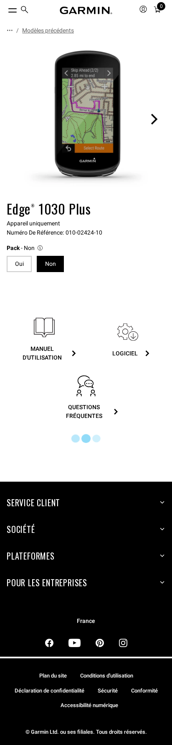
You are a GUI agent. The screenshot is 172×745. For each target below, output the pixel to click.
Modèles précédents (48, 30)
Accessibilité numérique (89, 705)
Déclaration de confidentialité (49, 691)
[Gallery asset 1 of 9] (86, 119)
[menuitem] (24, 10)
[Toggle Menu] (5, 8)
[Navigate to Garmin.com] (86, 10)
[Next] (154, 119)
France (86, 621)
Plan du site (53, 675)
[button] (25, 248)
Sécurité (108, 691)
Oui (19, 263)
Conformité (144, 691)
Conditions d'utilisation (106, 675)
